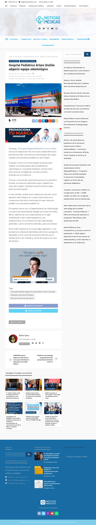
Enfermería (23, 6)
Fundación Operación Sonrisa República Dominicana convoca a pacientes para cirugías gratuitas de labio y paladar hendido (52, 421)
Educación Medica (14, 405)
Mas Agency (20, 483)
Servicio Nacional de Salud (35, 78)
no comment (27, 73)
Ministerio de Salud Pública (17, 78)
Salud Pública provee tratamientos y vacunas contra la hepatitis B (77, 230)
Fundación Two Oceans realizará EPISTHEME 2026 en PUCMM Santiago (33, 418)
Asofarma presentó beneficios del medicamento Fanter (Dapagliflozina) (77, 168)
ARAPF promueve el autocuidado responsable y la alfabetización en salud (52, 395)
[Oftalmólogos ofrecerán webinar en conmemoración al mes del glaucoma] (39, 470)
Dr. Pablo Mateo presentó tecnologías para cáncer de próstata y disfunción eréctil (52, 456)
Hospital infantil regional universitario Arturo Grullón (25, 76)
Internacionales (14, 407)
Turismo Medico (83, 6)
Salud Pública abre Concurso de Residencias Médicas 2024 (52, 483)
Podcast (59, 6)
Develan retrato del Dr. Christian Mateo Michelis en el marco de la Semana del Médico (33, 395)
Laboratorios (50, 6)
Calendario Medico (48, 45)
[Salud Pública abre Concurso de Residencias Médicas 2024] (39, 484)
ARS (6, 6)
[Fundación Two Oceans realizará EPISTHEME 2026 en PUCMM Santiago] (33, 408)
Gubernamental (54, 39)
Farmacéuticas (26, 39)
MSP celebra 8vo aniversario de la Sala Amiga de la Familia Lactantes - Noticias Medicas (77, 209)
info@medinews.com (21, 480)
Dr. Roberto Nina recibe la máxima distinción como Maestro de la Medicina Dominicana (13, 395)
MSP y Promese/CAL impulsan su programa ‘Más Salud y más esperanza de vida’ (76, 218)
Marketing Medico (83, 39)
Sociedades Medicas (70, 6)
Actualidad (13, 39)
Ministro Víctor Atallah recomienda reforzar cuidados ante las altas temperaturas (76, 83)
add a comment (18, 322)
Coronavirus (13, 6)
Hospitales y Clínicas (40, 39)
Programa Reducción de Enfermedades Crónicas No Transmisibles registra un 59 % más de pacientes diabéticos (75, 177)
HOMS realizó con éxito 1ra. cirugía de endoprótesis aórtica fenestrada (77, 196)
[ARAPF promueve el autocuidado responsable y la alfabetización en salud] (52, 384)
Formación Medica (67, 39)
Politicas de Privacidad (48, 508)
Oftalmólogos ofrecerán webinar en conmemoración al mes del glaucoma (51, 470)
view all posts (24, 343)
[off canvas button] (6, 39)
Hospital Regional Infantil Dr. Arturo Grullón (38, 148)
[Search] (89, 39)
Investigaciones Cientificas (36, 6)
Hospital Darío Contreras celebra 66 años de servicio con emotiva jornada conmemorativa (77, 109)
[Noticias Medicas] (48, 20)
